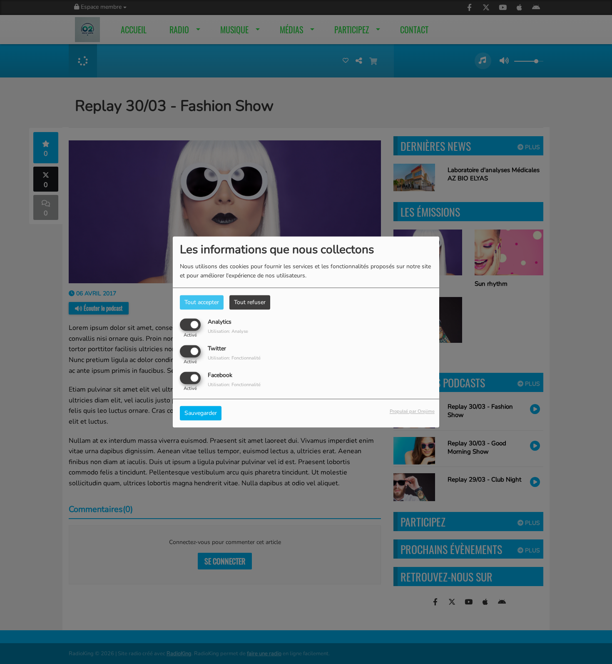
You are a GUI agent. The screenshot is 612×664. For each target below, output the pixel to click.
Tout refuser (250, 302)
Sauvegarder (200, 413)
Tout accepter (201, 302)
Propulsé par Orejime (412, 412)
